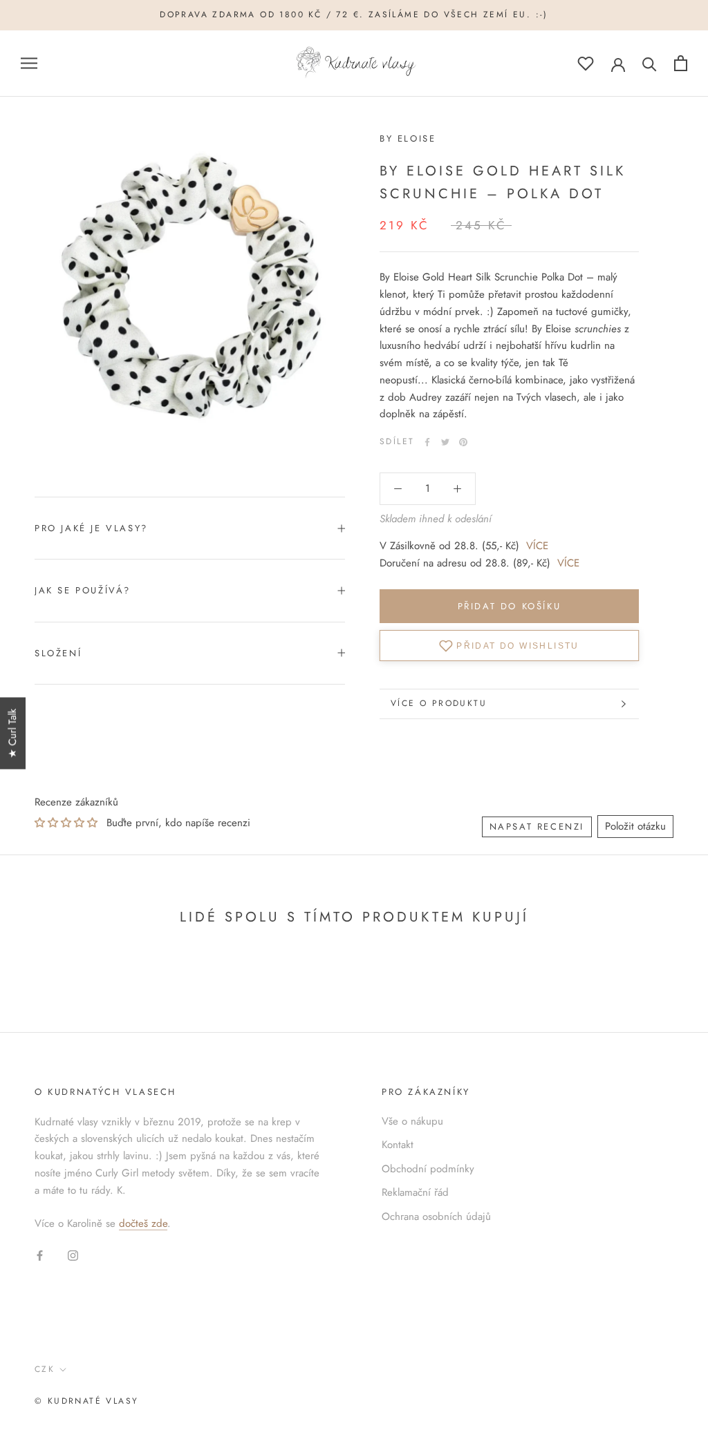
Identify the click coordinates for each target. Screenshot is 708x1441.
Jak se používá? (83, 590)
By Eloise (408, 138)
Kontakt (397, 1144)
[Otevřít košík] (680, 63)
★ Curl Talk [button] (12, 733)
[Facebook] (427, 442)
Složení (58, 653)
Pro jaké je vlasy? (91, 528)
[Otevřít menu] (29, 63)
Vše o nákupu (412, 1121)
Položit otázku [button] (635, 826)
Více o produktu (439, 703)
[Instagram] (73, 1254)
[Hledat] (649, 63)
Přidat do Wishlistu (517, 645)
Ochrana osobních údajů (436, 1216)
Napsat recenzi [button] (537, 826)
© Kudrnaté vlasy (86, 1401)
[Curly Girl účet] (618, 63)
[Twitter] (445, 442)
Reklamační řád (415, 1192)
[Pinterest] (463, 442)
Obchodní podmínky (428, 1168)
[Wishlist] (585, 63)
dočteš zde (143, 1223)
